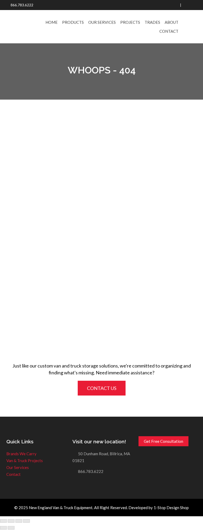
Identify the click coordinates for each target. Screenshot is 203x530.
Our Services (102, 22)
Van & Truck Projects (24, 460)
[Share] (11, 521)
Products (73, 22)
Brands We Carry (21, 453)
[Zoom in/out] (26, 521)
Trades (152, 22)
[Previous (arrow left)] (3, 528)
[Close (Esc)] (3, 521)
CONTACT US (101, 388)
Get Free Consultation (163, 441)
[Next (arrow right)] (11, 528)
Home (51, 22)
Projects (130, 22)
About (171, 22)
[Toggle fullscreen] (18, 521)
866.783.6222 (22, 5)
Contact (168, 31)
